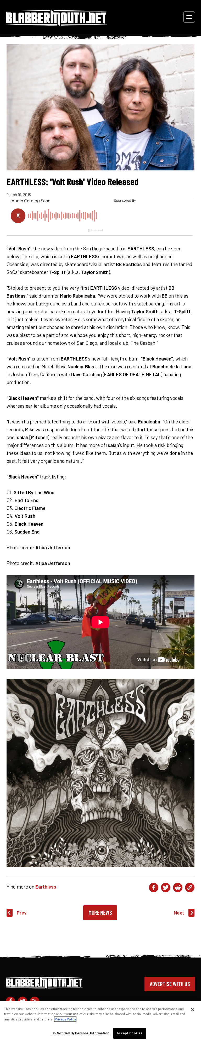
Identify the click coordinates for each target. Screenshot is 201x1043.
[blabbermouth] (56, 24)
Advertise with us (170, 983)
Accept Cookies (129, 1033)
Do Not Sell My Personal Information (80, 1033)
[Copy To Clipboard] (189, 887)
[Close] (192, 1009)
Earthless (45, 887)
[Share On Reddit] (177, 887)
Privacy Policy (65, 1019)
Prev (22, 913)
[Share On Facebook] (153, 887)
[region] (100, 1022)
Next (179, 913)
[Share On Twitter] (165, 887)
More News (100, 912)
